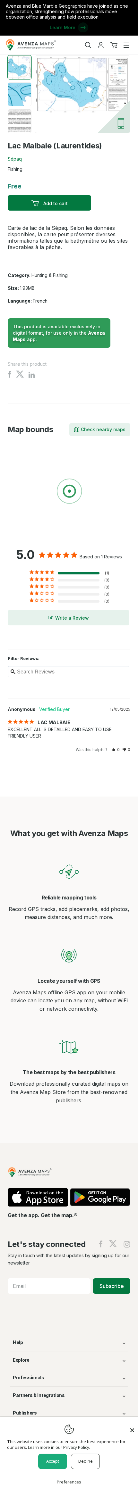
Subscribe (111, 1286)
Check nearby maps (103, 429)
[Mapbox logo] (24, 538)
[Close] (132, 1427)
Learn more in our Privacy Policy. (59, 1447)
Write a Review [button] (72, 618)
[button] (115, 749)
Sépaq (15, 159)
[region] (69, 492)
